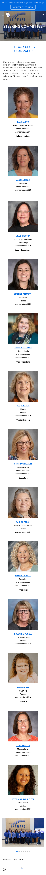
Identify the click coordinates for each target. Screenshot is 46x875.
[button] (3, 14)
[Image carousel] (23, 835)
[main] (23, 26)
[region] (23, 5)
